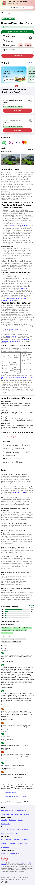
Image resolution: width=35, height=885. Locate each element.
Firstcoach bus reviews (12, 336)
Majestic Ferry (14, 853)
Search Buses (18, 56)
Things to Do (5, 814)
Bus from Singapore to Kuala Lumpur (12, 101)
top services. (23, 288)
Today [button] (20, 45)
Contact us (12, 820)
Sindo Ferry (4, 853)
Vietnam (4, 843)
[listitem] (4, 69)
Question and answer (7, 833)
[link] (14, 74)
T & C (2, 829)
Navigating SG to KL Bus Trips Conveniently (16, 340)
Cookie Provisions (22, 829)
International (5, 847)
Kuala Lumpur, (23, 225)
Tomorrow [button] (28, 45)
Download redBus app (17, 7)
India (2, 839)
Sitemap (20, 820)
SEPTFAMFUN (10, 80)
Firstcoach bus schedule (18, 492)
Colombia (20, 843)
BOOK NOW (17, 110)
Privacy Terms (10, 829)
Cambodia (12, 843)
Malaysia (25, 839)
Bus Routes (14, 814)
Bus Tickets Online (7, 810)
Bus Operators (24, 814)
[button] (32, 2)
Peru (26, 843)
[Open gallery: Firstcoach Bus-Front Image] (10, 159)
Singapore (12, 225)
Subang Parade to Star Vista (12, 329)
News (18, 833)
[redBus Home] (8, 13)
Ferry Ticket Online (20, 810)
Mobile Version (5, 824)
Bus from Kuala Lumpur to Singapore (11, 121)
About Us (4, 820)
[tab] (11, 437)
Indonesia (9, 839)
